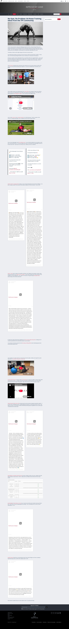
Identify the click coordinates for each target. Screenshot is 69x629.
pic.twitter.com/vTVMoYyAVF (14, 169)
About (16, 1)
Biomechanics (30, 14)
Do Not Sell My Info (58, 622)
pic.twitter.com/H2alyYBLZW (35, 169)
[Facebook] (52, 613)
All (8, 14)
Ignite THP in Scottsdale (21, 274)
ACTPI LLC (10, 622)
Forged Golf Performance (12, 379)
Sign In (59, 19)
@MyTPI (15, 168)
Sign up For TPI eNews (34, 605)
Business (41, 14)
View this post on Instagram (13, 203)
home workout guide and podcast (30, 339)
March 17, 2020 (30, 173)
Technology (25, 14)
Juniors (21, 14)
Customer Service (10, 618)
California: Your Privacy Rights (51, 622)
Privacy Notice (33, 622)
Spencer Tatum (10, 273)
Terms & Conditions (39, 622)
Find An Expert (20, 1)
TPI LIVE (28, 1)
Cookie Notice (44, 622)
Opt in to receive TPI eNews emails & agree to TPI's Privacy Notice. (33, 608)
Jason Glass (11, 65)
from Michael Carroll (22, 142)
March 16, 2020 (12, 173)
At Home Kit (14, 117)
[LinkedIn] (60, 613)
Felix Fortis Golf (16, 403)
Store (25, 1)
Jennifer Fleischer (10, 557)
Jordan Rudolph (10, 503)
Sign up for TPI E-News (11, 617)
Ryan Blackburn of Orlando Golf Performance (15, 475)
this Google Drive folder (18, 93)
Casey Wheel (27, 91)
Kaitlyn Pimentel (10, 403)
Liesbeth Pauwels (20, 117)
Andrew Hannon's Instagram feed (13, 183)
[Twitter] (54, 613)
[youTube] (58, 613)
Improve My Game (11, 1)
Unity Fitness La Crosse (17, 503)
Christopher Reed (37, 275)
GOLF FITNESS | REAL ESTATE (18, 469)
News (38, 14)
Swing (11, 14)
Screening (35, 14)
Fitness (14, 14)
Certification (5, 1)
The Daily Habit (24, 379)
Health (17, 14)
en (67, 1)
